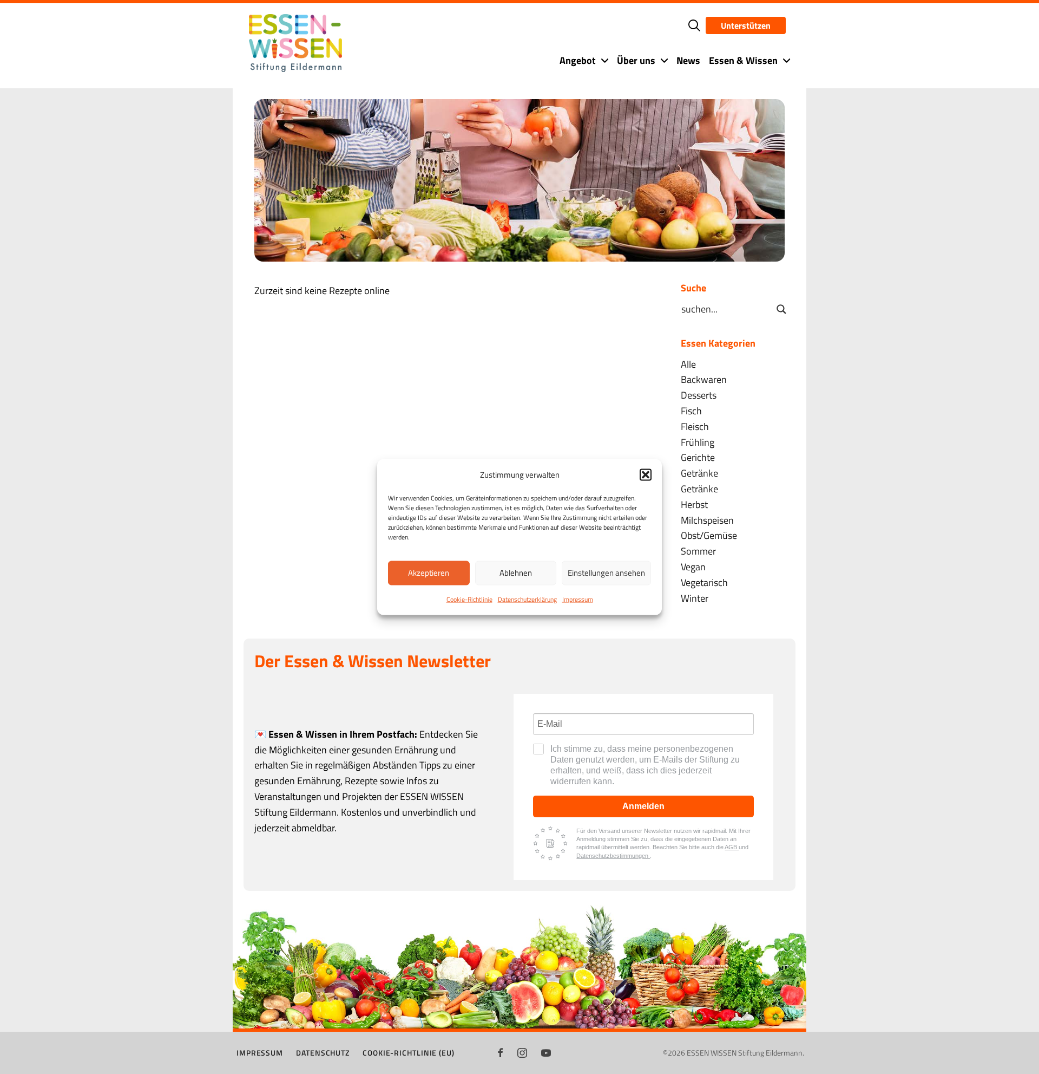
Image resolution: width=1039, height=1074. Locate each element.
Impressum (577, 599)
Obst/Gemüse (709, 535)
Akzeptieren (428, 573)
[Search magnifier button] (781, 309)
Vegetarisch (704, 582)
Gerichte (698, 457)
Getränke (699, 473)
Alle (688, 364)
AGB (732, 847)
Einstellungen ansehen (606, 573)
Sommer (698, 551)
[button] (645, 474)
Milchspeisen (707, 520)
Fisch (691, 410)
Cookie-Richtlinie (469, 599)
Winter (694, 598)
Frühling (697, 442)
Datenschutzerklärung (527, 599)
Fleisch (695, 426)
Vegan (693, 566)
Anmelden (643, 806)
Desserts (698, 395)
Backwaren (704, 379)
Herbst (694, 504)
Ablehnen (515, 573)
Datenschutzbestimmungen (613, 855)
